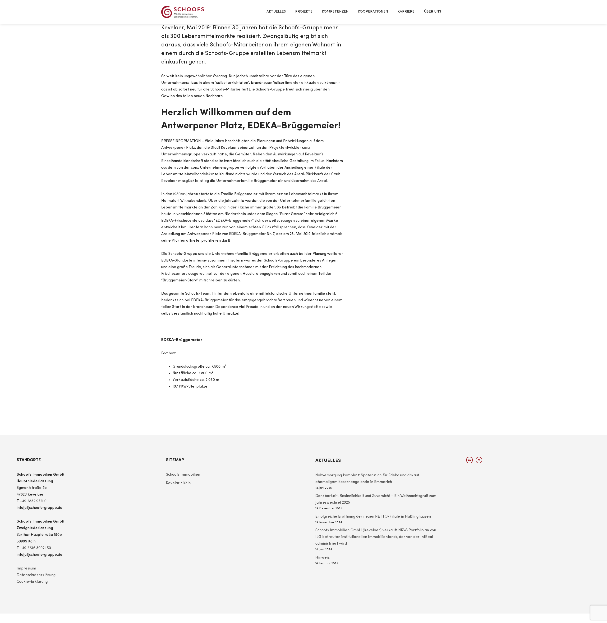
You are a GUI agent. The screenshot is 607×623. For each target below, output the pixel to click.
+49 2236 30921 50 (35, 548)
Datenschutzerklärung (36, 575)
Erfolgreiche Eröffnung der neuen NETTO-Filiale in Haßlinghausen (373, 517)
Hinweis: (322, 558)
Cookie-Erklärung (32, 582)
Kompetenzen (335, 12)
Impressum (26, 568)
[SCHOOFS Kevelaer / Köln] (182, 12)
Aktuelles (276, 12)
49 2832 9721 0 (34, 501)
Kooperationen (373, 12)
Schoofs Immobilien (183, 475)
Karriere (406, 12)
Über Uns (432, 12)
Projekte (304, 12)
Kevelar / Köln (178, 483)
